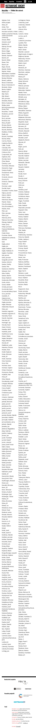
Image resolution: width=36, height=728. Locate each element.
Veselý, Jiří (21, 563)
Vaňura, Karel (22, 531)
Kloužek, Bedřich (7, 517)
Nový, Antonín (22, 180)
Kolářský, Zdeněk (7, 535)
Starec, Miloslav (23, 361)
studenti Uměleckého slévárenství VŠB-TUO (25, 384)
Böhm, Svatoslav (7, 103)
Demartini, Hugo (7, 168)
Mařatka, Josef (23, 74)
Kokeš (4, 528)
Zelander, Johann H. (24, 623)
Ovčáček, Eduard (23, 194)
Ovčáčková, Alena (23, 196)
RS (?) (20, 287)
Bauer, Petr (5, 62)
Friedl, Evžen (6, 233)
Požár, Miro (22, 244)
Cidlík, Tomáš (6, 145)
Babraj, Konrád (6, 46)
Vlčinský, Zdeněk (23, 572)
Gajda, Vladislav (6, 248)
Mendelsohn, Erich (24, 95)
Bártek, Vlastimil (7, 55)
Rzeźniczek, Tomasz (24, 307)
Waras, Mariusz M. (24, 592)
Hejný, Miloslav (6, 341)
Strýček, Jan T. (22, 381)
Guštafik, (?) (5, 296)
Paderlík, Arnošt (23, 199)
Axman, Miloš (6, 40)
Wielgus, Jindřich (23, 601)
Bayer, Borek (6, 67)
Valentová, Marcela (24, 527)
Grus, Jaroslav (6, 294)
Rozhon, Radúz (23, 284)
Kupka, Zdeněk (6, 624)
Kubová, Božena (7, 613)
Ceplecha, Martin (7, 143)
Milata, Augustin (23, 113)
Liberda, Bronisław (8, 649)
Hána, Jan (5, 309)
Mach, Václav (22, 50)
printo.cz (25, 723)
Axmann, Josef (6, 42)
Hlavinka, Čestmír (7, 347)
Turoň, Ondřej (22, 500)
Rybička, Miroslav (23, 300)
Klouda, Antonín (7, 514)
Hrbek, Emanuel (7, 370)
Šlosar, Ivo (21, 446)
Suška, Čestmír (23, 396)
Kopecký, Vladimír (7, 548)
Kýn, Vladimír (6, 629)
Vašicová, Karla (23, 538)
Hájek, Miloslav (6, 304)
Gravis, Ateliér (6, 285)
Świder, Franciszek (24, 405)
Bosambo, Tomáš (7, 111)
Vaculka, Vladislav (23, 518)
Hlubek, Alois (6, 350)
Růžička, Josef (22, 296)
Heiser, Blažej (6, 336)
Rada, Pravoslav (23, 260)
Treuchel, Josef (23, 493)
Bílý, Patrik (5, 94)
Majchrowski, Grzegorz (25, 54)
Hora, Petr (5, 363)
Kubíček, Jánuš (6, 604)
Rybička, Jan (22, 298)
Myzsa (20, 144)
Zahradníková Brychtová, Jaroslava (26, 609)
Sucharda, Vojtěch (24, 390)
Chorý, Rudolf (6, 388)
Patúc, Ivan (21, 212)
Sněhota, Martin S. (24, 354)
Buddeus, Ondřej (7, 132)
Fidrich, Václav (6, 197)
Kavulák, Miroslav (7, 485)
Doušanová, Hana (7, 172)
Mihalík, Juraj (22, 97)
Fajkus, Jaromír (6, 193)
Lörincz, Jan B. (22, 36)
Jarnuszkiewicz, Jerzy (8, 422)
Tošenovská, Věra (24, 489)
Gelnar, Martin (6, 276)
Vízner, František (23, 570)
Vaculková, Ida (22, 520)
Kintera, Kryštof (7, 492)
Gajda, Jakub (6, 244)
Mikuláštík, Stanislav (24, 110)
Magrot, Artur (22, 47)
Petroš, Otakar (23, 226)
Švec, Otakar (22, 473)
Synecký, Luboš (23, 416)
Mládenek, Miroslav (24, 117)
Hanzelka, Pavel (7, 316)
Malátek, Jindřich (23, 61)
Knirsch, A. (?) (6, 521)
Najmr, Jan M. (22, 147)
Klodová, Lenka (6, 512)
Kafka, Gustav (6, 456)
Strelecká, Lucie (23, 372)
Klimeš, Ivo (5, 505)
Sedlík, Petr (21, 332)
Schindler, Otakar (23, 334)
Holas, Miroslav (7, 354)
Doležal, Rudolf (6, 170)
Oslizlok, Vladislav (23, 192)
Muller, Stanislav (23, 135)
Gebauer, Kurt (6, 271)
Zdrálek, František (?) (24, 617)
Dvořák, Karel (6, 188)
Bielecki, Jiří (5, 92)
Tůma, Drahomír (23, 498)
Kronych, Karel (6, 584)
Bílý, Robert (5, 96)
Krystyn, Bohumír (7, 593)
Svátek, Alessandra (24, 399)
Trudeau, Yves (22, 495)
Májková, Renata (23, 56)
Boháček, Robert (7, 101)
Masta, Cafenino (23, 79)
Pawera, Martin (23, 219)
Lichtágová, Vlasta (24, 20)
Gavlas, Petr (5, 266)
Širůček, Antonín (23, 441)
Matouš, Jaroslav (23, 86)
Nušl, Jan (21, 183)
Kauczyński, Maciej (7, 476)
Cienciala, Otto (6, 148)
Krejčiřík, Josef (6, 577)
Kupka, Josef (6, 622)
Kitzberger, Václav (7, 496)
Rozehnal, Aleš (23, 282)
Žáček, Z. (21, 639)
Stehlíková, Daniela (24, 368)
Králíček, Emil (6, 575)
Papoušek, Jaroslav (24, 208)
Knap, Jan (5, 519)
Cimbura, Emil (6, 152)
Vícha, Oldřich (22, 565)
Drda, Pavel (5, 175)
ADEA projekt (6, 22)
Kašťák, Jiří (5, 474)
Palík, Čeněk (22, 203)
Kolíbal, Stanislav (7, 539)
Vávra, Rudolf (22, 549)
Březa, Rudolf (6, 123)
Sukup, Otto (22, 392)
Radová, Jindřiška (23, 262)
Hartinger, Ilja (6, 323)
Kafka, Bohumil (6, 451)
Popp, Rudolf (22, 241)
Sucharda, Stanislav (24, 387)
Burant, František (7, 136)
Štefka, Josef (22, 457)
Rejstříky (11, 1)
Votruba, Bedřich (23, 581)
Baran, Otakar (6, 53)
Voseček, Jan (22, 579)
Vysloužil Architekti (24, 583)
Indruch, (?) (5, 395)
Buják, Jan (5, 134)
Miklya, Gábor (22, 106)
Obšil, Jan (21, 185)
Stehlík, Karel (22, 366)
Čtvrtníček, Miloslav (8, 166)
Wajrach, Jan (22, 590)
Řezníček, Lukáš (23, 311)
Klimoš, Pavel (6, 510)
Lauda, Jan (5, 642)
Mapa (5, 1)
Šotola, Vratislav (23, 450)
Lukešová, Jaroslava (24, 40)
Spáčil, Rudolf (22, 357)
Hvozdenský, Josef (7, 381)
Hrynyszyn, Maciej (7, 372)
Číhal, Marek (6, 161)
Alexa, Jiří (5, 25)
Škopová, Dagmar (24, 443)
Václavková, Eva (23, 515)
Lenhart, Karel (6, 644)
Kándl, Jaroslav (6, 463)
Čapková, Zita (6, 157)
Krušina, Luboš (6, 591)
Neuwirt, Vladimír (23, 167)
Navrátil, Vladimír (23, 156)
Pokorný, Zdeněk (23, 237)
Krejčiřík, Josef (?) (7, 580)
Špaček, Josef (22, 455)
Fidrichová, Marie (7, 200)
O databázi (19, 1)
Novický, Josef (22, 178)
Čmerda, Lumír (6, 163)
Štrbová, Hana (22, 471)
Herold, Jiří (5, 343)
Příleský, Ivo (22, 255)
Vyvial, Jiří (21, 588)
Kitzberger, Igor (7, 494)
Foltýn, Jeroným (7, 227)
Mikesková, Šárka (23, 104)
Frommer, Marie (7, 235)
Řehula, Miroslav (23, 309)
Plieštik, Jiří (21, 232)
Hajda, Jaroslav (6, 302)
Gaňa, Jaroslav (6, 257)
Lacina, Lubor (6, 633)
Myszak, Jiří (22, 142)
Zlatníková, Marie (23, 632)
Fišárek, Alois (6, 209)
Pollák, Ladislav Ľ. (23, 239)
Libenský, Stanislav (8, 646)
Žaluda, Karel (22, 646)
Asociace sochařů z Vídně (9, 31)
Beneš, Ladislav (6, 80)
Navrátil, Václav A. (23, 153)
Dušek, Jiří (5, 184)
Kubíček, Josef (6, 607)
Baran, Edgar (6, 51)
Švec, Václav (22, 475)
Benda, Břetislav (7, 78)
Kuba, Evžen (5, 598)
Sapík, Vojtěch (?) (23, 323)
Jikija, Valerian (6, 431)
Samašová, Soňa (23, 318)
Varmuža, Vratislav (24, 533)
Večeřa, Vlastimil (23, 556)
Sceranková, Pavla (24, 327)
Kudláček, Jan (6, 618)
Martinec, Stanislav (24, 70)
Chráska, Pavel (6, 390)
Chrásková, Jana (7, 393)
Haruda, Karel (6, 325)
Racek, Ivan (21, 257)
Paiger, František (23, 201)
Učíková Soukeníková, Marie (25, 503)
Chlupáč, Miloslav (7, 383)
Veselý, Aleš (22, 560)
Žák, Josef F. (22, 644)
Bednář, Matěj (6, 69)
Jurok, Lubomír (6, 442)
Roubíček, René (23, 280)
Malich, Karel (22, 63)
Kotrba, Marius (6, 562)
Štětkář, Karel (22, 462)
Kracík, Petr (5, 573)
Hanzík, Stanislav (7, 318)
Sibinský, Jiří (22, 341)
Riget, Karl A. (22, 271)
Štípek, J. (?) (21, 464)
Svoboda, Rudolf (23, 403)
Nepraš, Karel (22, 165)
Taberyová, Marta (24, 477)
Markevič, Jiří (22, 68)
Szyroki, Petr (22, 423)
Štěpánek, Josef (23, 459)
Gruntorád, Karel (7, 289)
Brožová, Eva (6, 121)
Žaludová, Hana (23, 648)
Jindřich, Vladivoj (7, 433)
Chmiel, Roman (6, 386)
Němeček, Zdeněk (24, 162)
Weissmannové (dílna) (25, 597)
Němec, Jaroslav (23, 160)
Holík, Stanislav (6, 359)
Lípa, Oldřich (22, 27)
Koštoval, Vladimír (7, 555)
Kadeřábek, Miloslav (8, 449)
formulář (18, 726)
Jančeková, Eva (6, 406)
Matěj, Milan (22, 83)
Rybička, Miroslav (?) (24, 302)
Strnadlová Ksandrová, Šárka (25, 378)
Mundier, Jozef (23, 138)
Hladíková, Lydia (7, 345)
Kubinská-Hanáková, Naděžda (8, 610)
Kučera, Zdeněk (7, 615)
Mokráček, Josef (23, 124)
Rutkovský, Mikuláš (24, 293)
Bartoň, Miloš (6, 60)
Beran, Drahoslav (7, 83)
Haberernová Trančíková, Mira (7, 299)
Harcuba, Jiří (6, 320)
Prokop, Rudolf (23, 248)
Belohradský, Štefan (8, 76)
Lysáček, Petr (22, 43)
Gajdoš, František (7, 253)
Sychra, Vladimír (23, 408)
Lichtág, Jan (5, 651)
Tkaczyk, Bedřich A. (24, 482)
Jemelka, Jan (5, 426)
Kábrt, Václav (6, 447)
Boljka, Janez (6, 105)
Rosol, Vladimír (23, 278)
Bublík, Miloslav (7, 127)
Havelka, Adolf (6, 329)
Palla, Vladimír (22, 205)
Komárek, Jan (6, 544)
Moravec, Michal (23, 129)
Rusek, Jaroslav (23, 291)
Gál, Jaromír (5, 255)
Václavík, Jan (22, 513)
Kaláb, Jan (5, 458)
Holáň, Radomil (6, 352)
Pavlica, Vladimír (23, 217)
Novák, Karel (22, 174)
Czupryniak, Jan (7, 154)
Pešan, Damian (23, 223)
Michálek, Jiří (22, 99)
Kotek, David (6, 557)
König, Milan (6, 546)
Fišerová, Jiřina (6, 218)
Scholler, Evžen (23, 339)
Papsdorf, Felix (23, 210)
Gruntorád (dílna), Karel (9, 291)
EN (31, 1)
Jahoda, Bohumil (7, 402)
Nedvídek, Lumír (23, 158)
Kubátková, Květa (7, 602)
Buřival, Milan (6, 139)
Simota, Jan (21, 343)
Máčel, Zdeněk (23, 45)
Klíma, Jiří (5, 503)
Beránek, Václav (7, 87)
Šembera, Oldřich (23, 432)
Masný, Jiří (21, 77)
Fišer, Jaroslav (6, 213)
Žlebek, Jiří (21, 655)
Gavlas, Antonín (7, 262)
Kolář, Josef (5, 530)
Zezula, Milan (22, 628)
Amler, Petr (5, 27)
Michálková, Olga (23, 101)
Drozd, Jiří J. (5, 179)
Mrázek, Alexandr (23, 131)
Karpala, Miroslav (7, 469)
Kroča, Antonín (6, 582)
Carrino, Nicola (6, 141)
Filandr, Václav (6, 202)
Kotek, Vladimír (6, 560)
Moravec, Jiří (22, 126)
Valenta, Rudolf (23, 524)
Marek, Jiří (21, 65)
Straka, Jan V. (22, 370)
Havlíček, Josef (6, 332)
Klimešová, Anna (7, 508)
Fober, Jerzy (5, 224)
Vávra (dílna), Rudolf (24, 551)
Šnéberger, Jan (23, 448)
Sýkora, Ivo (21, 410)
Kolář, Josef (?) (6, 533)
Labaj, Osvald (6, 631)
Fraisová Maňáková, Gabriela (8, 230)
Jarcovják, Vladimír (7, 420)
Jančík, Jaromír (6, 408)
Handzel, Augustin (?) (8, 313)
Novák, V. (21, 176)
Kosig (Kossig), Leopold (9, 553)
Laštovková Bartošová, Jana (9, 639)
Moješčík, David (23, 122)
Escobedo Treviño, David (9, 191)
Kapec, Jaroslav (6, 465)
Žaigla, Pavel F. (22, 641)
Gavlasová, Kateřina (8, 269)
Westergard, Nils (23, 599)
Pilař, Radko (22, 230)
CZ (28, 1)
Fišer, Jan (5, 211)
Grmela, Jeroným (7, 287)
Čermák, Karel (6, 159)
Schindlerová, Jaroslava (25, 336)
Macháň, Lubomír (23, 52)
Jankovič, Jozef (6, 413)
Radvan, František (24, 264)
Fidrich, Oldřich (6, 195)
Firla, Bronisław (6, 204)
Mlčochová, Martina (24, 120)
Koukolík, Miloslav (7, 571)
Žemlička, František (24, 653)
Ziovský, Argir (22, 630)
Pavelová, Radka (23, 214)
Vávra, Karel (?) (23, 547)
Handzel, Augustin (7, 311)
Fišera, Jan (5, 215)
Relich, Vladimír (23, 269)
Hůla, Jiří (4, 377)
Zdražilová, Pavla (23, 621)
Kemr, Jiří (5, 487)
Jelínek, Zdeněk (6, 424)
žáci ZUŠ (21, 637)
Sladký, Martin (22, 350)
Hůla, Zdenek (6, 379)
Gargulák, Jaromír (7, 260)
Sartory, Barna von (24, 325)
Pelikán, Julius (22, 221)
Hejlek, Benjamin (7, 338)
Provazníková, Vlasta (24, 253)
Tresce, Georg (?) (23, 491)
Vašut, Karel (22, 542)
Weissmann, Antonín (24, 594)
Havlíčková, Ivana (7, 334)
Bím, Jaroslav (6, 98)
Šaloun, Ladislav (23, 430)
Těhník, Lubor (22, 480)
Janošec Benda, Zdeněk (9, 415)
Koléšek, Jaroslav (7, 537)
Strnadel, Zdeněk (23, 375)
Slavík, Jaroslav (23, 352)
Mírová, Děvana (23, 115)
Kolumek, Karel (6, 542)
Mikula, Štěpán (23, 108)
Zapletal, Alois (22, 614)
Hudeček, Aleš (6, 374)
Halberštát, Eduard (8, 307)
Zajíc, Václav (22, 612)
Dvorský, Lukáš (6, 186)
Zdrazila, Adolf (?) (23, 619)
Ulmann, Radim (23, 506)
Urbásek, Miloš (23, 509)
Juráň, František (7, 438)
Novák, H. (21, 171)
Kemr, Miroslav (6, 490)
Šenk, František (23, 434)
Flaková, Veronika (7, 220)
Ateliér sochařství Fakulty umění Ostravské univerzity (10, 35)
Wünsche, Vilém (23, 606)
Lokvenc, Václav (23, 34)
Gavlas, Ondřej (6, 264)
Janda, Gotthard (7, 411)
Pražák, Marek (23, 246)
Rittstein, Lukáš (23, 273)
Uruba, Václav (22, 511)
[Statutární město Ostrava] (19, 704)
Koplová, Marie (6, 551)
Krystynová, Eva (7, 595)
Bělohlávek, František (8, 74)
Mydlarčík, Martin (23, 140)
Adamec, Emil (6, 20)
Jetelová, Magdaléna (8, 429)
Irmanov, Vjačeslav (8, 397)
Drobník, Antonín (7, 177)
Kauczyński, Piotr (7, 478)
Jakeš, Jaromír (6, 404)
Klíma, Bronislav (7, 501)
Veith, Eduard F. (23, 558)
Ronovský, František (24, 275)
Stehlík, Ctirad (22, 363)
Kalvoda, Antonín (7, 460)
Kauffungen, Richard (8, 481)
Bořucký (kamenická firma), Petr (8, 108)
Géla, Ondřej (6, 273)
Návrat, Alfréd (22, 151)
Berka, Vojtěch (6, 89)
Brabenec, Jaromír (7, 114)
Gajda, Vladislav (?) (7, 251)
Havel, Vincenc (6, 327)
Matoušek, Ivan (23, 88)
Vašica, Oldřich (22, 536)
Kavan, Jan (5, 483)
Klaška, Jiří (5, 499)
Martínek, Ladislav (24, 72)
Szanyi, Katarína (23, 419)
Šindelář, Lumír (23, 437)
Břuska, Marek (6, 125)
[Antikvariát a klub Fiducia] (23, 685)
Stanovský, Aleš (23, 359)
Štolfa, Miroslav (23, 466)
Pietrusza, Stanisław (24, 228)
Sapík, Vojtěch (22, 321)
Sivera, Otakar (22, 345)
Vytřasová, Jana (23, 585)
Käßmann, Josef (7, 472)
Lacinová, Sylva (6, 636)
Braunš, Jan (5, 116)
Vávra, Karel (22, 545)
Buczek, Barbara (7, 130)
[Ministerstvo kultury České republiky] (25, 698)
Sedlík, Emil (21, 330)
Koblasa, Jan (6, 524)
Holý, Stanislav (6, 361)
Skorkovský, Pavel (24, 348)
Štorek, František (23, 468)
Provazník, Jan (22, 251)
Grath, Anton (6, 282)
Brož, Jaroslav (6, 118)
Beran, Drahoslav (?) (8, 85)
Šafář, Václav (22, 425)
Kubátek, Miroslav (7, 600)
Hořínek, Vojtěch (7, 368)
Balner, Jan (5, 49)
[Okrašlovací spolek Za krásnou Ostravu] (17, 691)
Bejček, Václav (6, 71)
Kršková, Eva (6, 589)
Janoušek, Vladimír (7, 417)
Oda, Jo (20, 187)
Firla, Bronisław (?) (7, 206)
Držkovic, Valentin (7, 182)
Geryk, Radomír (6, 278)
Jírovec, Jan (5, 435)
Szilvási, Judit (22, 421)
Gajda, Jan (5, 246)
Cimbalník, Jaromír (7, 150)
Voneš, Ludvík (22, 576)
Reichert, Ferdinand (24, 266)
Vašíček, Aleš (22, 540)
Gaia (3, 242)
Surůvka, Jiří (22, 394)
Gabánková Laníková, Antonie (8, 238)
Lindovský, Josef (23, 22)
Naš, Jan (21, 149)
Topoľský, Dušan (23, 486)
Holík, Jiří (4, 356)
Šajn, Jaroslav (22, 428)
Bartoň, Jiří (5, 58)
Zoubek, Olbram (23, 635)
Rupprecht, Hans (23, 289)
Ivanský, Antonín (7, 399)
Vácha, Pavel (22, 522)
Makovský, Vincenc (24, 59)
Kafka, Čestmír (6, 453)
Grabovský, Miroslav (8, 280)
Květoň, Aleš (6, 627)
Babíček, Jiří (5, 44)
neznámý (21, 169)
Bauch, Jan (5, 64)
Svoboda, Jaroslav (24, 401)
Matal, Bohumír (23, 81)
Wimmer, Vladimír (23, 603)
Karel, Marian (6, 467)
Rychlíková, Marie (23, 305)
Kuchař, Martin (6, 620)
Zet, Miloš (21, 626)
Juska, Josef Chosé (7, 444)
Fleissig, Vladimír (7, 222)
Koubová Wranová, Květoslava (8, 567)
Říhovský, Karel (23, 314)
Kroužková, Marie (7, 586)
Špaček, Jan (22, 452)
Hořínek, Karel (6, 365)
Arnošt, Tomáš (6, 29)
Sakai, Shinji (22, 316)
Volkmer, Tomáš (23, 574)
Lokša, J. (21, 31)
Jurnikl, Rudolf (6, 440)
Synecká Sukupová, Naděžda (24, 413)
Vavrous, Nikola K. (24, 554)
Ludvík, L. (21, 38)
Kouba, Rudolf (6, 564)
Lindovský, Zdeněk (24, 25)
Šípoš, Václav (22, 439)
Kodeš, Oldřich (6, 526)
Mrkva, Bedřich (23, 133)
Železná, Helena (23, 650)
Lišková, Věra (22, 29)
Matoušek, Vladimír (24, 90)
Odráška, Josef (23, 190)
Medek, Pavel (22, 92)
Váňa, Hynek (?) (23, 529)
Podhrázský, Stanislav (25, 235)
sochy (15, 6)
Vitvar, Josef (22, 567)
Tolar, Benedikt (23, 484)
